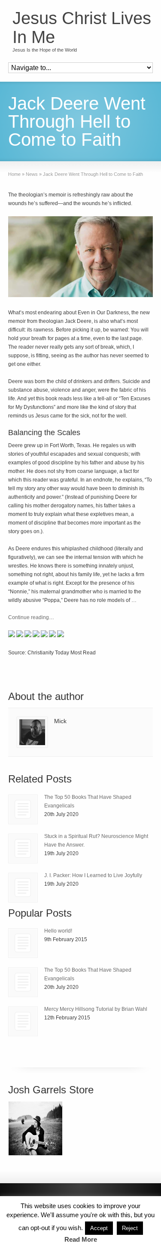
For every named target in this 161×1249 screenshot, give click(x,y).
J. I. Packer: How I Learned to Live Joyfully (93, 875)
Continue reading (28, 617)
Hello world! (58, 931)
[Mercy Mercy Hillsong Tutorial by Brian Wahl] (23, 1021)
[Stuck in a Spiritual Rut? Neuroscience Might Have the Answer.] (23, 848)
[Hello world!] (23, 943)
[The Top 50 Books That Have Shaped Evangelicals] (23, 809)
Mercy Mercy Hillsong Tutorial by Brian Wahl (95, 1009)
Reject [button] (130, 1228)
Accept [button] (99, 1228)
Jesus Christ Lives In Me (81, 27)
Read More (80, 1239)
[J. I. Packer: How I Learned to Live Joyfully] (23, 887)
